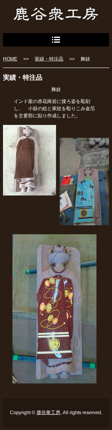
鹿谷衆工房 (48, 412)
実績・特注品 (49, 58)
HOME (10, 58)
